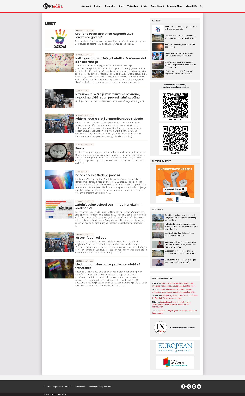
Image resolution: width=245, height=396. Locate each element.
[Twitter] (188, 386)
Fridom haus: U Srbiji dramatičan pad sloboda (109, 119)
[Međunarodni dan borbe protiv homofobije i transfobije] (59, 268)
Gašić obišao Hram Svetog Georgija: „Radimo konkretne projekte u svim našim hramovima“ (180, 244)
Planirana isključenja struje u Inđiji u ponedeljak (180, 45)
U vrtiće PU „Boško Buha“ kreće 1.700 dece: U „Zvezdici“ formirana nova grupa (175, 296)
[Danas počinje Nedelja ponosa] (59, 179)
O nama (47, 386)
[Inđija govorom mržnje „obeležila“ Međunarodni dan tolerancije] (59, 62)
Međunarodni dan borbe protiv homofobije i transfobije (107, 266)
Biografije (110, 6)
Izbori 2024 (191, 6)
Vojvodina (132, 6)
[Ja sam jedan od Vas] (59, 242)
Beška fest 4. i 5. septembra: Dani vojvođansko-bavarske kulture (179, 54)
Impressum (58, 386)
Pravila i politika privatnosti (100, 386)
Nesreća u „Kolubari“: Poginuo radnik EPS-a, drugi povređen (181, 27)
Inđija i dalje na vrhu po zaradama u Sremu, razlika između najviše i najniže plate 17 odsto (181, 226)
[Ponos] (59, 152)
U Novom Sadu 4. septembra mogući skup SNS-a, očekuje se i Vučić (180, 261)
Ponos (79, 148)
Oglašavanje (80, 386)
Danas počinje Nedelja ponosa (97, 175)
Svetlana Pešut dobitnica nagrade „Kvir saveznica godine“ (104, 35)
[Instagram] (194, 386)
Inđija (97, 6)
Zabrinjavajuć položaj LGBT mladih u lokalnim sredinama (108, 206)
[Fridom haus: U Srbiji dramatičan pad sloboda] (59, 123)
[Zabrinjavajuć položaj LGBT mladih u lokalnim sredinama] (59, 209)
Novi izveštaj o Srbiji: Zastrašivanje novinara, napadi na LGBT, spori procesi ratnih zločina (107, 96)
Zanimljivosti (157, 6)
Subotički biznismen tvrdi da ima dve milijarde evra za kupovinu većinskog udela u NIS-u (181, 217)
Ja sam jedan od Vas (90, 238)
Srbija (144, 6)
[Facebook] (183, 386)
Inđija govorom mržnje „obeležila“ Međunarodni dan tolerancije (110, 60)
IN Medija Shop (174, 6)
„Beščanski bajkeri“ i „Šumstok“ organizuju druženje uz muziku (179, 72)
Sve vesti (86, 6)
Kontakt (68, 386)
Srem (121, 6)
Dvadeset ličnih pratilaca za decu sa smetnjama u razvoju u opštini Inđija (181, 36)
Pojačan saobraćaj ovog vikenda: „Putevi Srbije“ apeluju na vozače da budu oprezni (180, 64)
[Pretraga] (201, 6)
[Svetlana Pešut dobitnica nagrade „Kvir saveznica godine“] (59, 38)
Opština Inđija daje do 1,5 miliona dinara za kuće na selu (179, 234)
